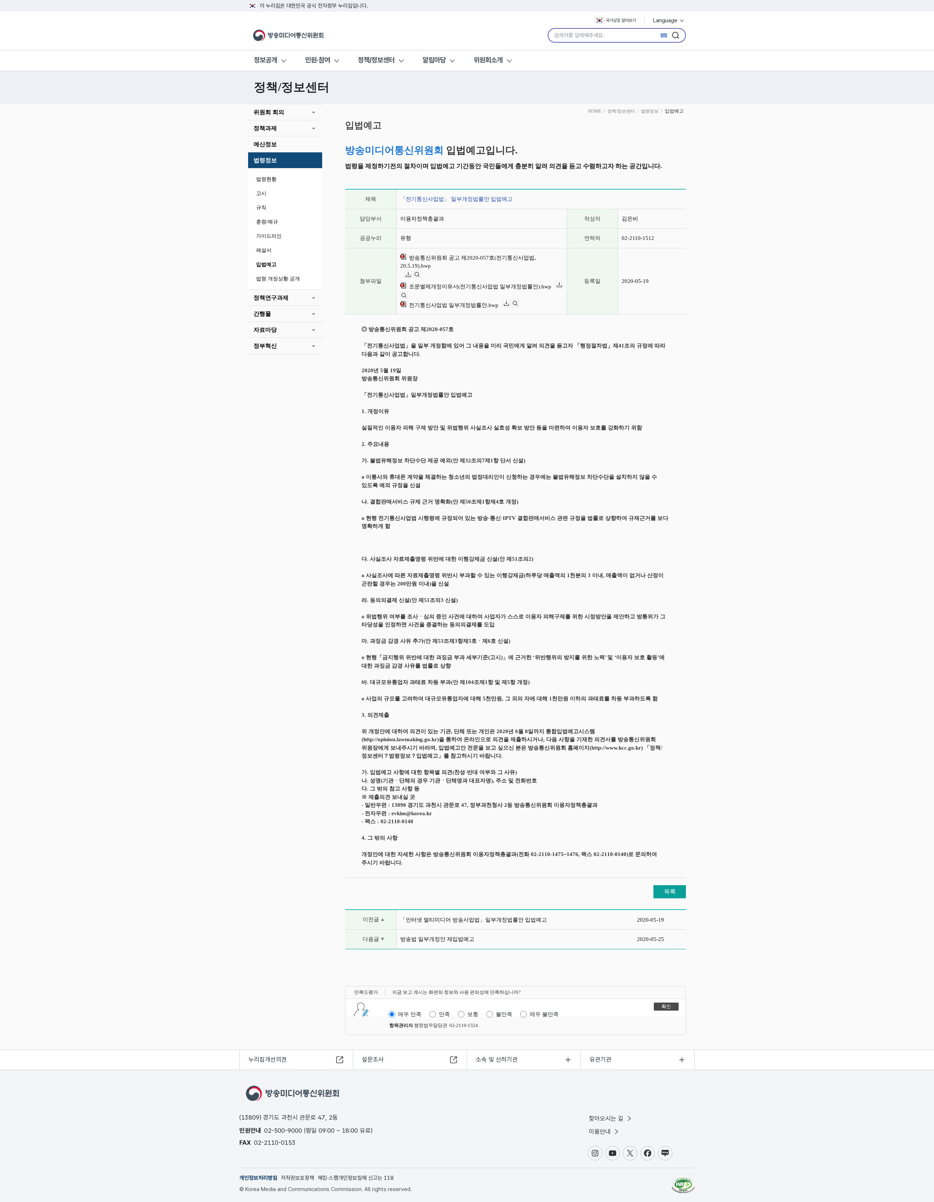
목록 (670, 891)
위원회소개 (488, 60)
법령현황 (266, 179)
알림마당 (434, 60)
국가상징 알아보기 (621, 20)
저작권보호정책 (297, 1178)
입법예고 (266, 264)
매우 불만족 (544, 1014)
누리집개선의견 (267, 1059)
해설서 (263, 250)
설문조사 (373, 1059)
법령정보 (265, 160)
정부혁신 (265, 346)
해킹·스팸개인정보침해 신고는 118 (356, 1178)
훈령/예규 (267, 222)
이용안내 (601, 1131)
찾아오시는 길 (607, 1118)
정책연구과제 (271, 298)
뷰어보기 (407, 295)
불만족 (504, 1014)
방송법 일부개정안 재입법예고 (437, 939)
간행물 (262, 314)
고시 (261, 193)
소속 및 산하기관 (497, 1059)
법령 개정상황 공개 (278, 278)
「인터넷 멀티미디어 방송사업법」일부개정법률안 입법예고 (473, 920)
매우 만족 (409, 1014)
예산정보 (265, 144)
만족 (444, 1014)
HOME (594, 111)
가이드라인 (269, 236)
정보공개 (265, 60)
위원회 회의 (269, 112)
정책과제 (265, 128)
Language (666, 20)
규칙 (261, 207)
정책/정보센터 (376, 60)
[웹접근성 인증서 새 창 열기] (683, 1182)
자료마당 (265, 330)
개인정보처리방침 (258, 1178)
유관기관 (600, 1059)
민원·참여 (317, 60)
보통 (472, 1014)
